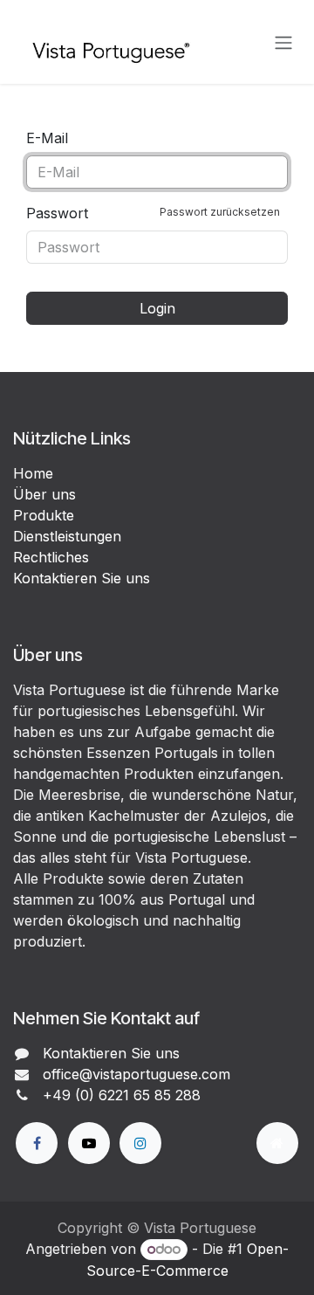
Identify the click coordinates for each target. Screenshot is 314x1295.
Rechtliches (51, 557)
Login (157, 308)
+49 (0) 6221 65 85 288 (122, 1095)
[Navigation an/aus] (283, 42)
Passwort (153, 213)
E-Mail (47, 138)
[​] (37, 1143)
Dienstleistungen (67, 536)
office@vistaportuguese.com (136, 1074)
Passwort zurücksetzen (220, 211)
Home (33, 473)
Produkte (43, 515)
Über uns (44, 494)
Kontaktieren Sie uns (81, 578)
